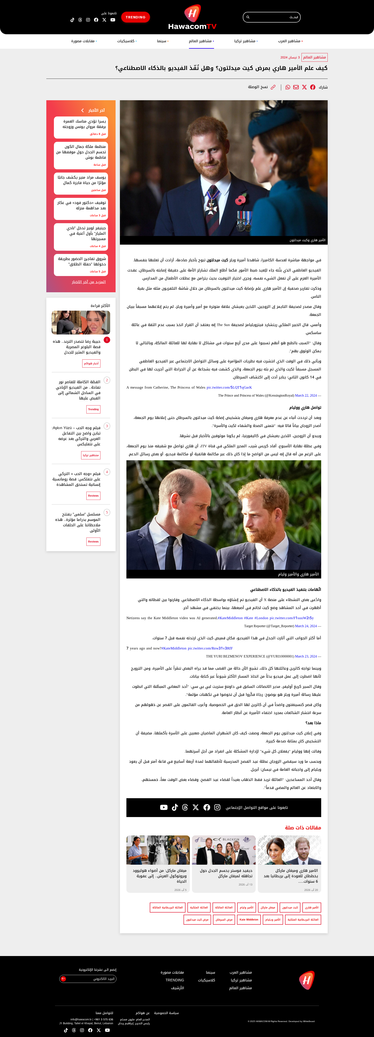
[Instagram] (217, 807)
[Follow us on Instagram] (88, 20)
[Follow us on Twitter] (99, 1030)
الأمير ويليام (272, 919)
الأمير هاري (312, 907)
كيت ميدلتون (290, 907)
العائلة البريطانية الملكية (303, 919)
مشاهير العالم (201, 41)
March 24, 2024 (306, 626)
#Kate (248, 617)
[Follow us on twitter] (104, 20)
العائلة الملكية (199, 907)
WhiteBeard (309, 1021)
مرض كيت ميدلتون (197, 919)
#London (261, 617)
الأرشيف (177, 988)
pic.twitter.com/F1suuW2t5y (292, 617)
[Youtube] (164, 807)
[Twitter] (304, 87)
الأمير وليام (246, 907)
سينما (163, 41)
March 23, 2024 (306, 656)
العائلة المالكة (224, 907)
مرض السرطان (224, 919)
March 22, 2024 (306, 395)
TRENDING (136, 17)
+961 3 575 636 (103, 1019)
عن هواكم (143, 1013)
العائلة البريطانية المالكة (167, 907)
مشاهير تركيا (246, 41)
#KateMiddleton (230, 617)
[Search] (247, 17)
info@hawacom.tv (81, 1019)
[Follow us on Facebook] (96, 20)
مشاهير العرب (290, 41)
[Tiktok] (175, 807)
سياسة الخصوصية (166, 1013)
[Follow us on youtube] (113, 20)
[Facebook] (313, 87)
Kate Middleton (249, 919)
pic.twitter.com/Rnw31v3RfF (210, 648)
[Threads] (80, 20)
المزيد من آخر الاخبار (89, 282)
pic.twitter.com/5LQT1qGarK (229, 387)
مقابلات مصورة (84, 41)
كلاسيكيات (127, 41)
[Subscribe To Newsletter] (63, 979)
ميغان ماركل (268, 907)
